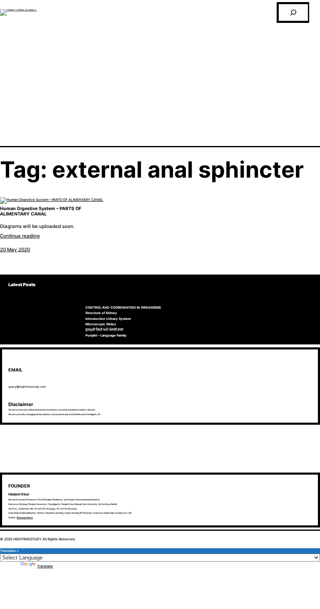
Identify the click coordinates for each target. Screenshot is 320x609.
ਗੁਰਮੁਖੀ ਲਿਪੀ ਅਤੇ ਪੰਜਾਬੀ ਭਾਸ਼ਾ (104, 330)
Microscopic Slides (100, 324)
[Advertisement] (160, 83)
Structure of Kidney (101, 313)
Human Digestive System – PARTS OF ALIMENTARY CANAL (40, 211)
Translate (45, 566)
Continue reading (20, 236)
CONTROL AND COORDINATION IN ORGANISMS (123, 307)
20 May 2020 (15, 250)
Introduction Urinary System (108, 319)
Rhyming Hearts (25, 517)
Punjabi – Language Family (106, 335)
